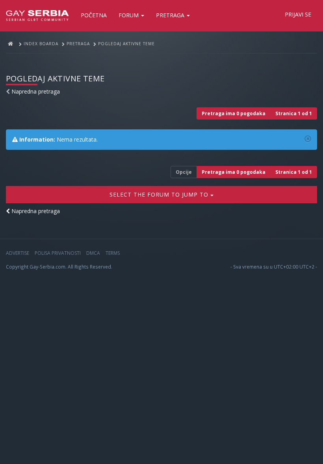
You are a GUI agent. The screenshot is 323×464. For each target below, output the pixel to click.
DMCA (93, 253)
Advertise (17, 253)
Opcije (184, 172)
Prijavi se (298, 14)
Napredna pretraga (35, 91)
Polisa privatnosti (58, 253)
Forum (129, 15)
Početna (94, 15)
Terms (113, 253)
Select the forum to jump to (160, 194)
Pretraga (171, 15)
